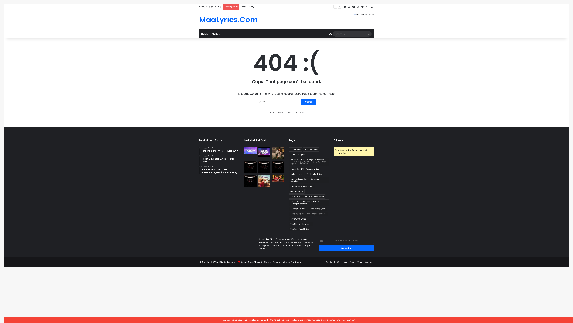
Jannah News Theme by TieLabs (256, 262)
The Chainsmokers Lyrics (300, 224)
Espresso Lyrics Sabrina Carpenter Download (304, 180)
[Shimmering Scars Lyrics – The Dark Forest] (264, 167)
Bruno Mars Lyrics (297, 154)
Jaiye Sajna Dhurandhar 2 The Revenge (307, 196)
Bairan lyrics (295, 149)
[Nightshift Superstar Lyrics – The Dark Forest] (278, 167)
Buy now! (300, 112)
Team (289, 112)
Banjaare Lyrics (311, 149)
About (281, 112)
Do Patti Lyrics (296, 174)
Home (204, 34)
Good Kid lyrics (296, 191)
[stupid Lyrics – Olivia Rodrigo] (250, 150)
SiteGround (296, 262)
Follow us (339, 140)
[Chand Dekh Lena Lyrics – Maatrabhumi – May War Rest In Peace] (278, 178)
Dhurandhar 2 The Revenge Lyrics (304, 169)
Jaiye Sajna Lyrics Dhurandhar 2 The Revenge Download (305, 202)
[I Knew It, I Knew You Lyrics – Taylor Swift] (264, 152)
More (215, 34)
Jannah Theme (230, 320)
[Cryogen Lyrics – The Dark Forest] (250, 167)
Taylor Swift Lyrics (298, 219)
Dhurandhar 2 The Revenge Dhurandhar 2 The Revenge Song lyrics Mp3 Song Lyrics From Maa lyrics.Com (308, 162)
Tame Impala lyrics (317, 209)
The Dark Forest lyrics (299, 229)
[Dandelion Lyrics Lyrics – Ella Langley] (278, 153)
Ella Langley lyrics (314, 174)
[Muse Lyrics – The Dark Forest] (250, 181)
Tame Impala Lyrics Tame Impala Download (308, 214)
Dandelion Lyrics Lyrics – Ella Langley (258, 7)
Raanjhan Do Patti (297, 209)
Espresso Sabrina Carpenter (302, 186)
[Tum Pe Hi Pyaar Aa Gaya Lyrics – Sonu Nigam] (264, 181)
